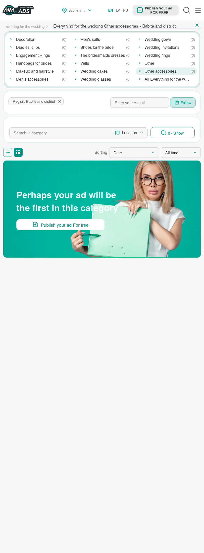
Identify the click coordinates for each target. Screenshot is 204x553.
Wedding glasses (95, 79)
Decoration (25, 39)
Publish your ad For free (65, 224)
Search (187, 10)
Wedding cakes (94, 71)
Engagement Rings (33, 55)
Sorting (101, 152)
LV (118, 10)
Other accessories (160, 71)
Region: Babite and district (34, 101)
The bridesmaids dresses (102, 55)
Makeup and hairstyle (35, 71)
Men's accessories (32, 79)
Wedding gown (158, 39)
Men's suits (90, 39)
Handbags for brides (34, 63)
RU (125, 10)
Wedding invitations (162, 47)
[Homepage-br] (8, 26)
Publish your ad (158, 7)
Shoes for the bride (97, 47)
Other (149, 63)
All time (171, 153)
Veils (84, 63)
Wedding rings (157, 55)
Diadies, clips (28, 47)
